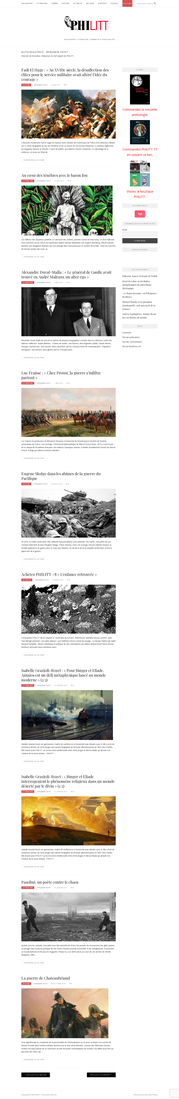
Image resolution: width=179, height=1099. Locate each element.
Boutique (127, 3)
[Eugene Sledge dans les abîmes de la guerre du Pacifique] (68, 513)
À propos (102, 3)
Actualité (77, 3)
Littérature (41, 3)
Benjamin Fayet (41, 85)
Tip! (140, 213)
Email (124, 229)
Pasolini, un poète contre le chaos (49, 882)
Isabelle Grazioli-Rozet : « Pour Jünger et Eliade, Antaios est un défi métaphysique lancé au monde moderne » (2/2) (63, 675)
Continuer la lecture (34, 160)
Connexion (126, 332)
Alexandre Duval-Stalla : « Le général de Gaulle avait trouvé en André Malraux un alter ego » (66, 274)
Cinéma (54, 3)
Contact (114, 3)
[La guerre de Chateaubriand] (64, 1013)
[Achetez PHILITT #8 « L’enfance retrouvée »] (68, 609)
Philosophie (26, 3)
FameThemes (153, 1095)
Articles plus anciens (36, 1075)
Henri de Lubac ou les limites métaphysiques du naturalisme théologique (136, 285)
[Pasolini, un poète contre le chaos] (68, 916)
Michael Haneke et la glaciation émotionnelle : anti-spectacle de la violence (138, 305)
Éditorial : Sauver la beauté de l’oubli (139, 276)
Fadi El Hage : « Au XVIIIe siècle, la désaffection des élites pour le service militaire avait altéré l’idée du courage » (65, 74)
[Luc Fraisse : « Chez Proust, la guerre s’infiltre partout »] (68, 412)
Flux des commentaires (132, 342)
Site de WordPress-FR (131, 346)
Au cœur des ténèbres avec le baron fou (54, 175)
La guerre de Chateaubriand (45, 978)
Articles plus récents (100, 1075)
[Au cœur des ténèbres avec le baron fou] (67, 210)
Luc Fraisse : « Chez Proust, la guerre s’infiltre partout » (61, 375)
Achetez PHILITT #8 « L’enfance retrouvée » (59, 574)
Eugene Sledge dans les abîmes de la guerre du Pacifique (61, 476)
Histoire (65, 3)
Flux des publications (131, 337)
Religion (90, 3)
